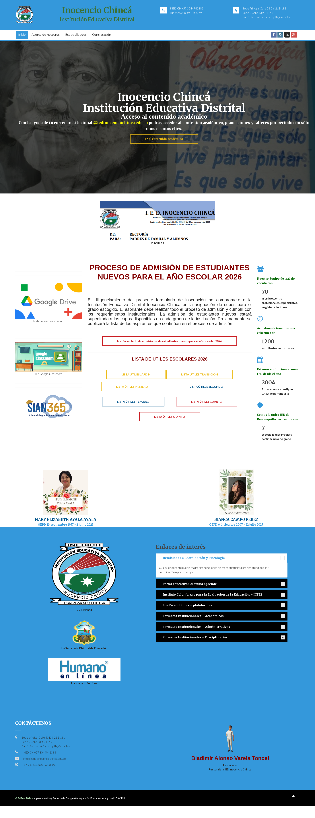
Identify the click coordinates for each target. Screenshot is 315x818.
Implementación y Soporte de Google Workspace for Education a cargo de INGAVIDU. (79, 798)
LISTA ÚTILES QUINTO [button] (169, 416)
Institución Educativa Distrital (97, 19)
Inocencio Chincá (164, 97)
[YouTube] (294, 35)
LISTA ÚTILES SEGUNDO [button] (206, 386)
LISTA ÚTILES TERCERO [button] (133, 401)
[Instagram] (280, 35)
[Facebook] (274, 35)
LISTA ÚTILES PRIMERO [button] (132, 386)
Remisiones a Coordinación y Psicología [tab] (194, 558)
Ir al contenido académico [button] (164, 139)
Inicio (22, 34)
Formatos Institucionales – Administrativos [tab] (196, 627)
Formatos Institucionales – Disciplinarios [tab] (195, 637)
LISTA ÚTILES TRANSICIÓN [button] (199, 374)
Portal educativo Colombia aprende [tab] (190, 584)
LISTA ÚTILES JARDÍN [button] (135, 374)
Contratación (101, 34)
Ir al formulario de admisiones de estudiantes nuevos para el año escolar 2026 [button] (169, 341)
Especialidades (75, 34)
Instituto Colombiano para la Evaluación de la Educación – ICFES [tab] (212, 594)
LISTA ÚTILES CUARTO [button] (206, 401)
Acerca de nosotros (45, 34)
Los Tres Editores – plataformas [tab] (187, 605)
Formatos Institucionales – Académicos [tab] (193, 616)
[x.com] (287, 35)
